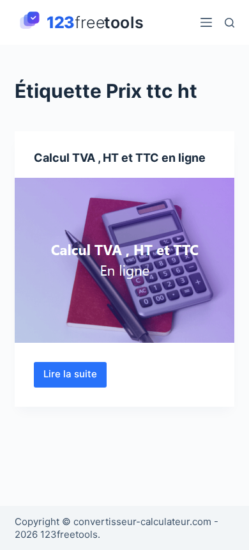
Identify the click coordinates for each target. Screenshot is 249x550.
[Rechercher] (229, 23)
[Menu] (206, 22)
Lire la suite (71, 377)
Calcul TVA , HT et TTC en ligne (120, 157)
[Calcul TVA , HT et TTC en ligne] (124, 260)
